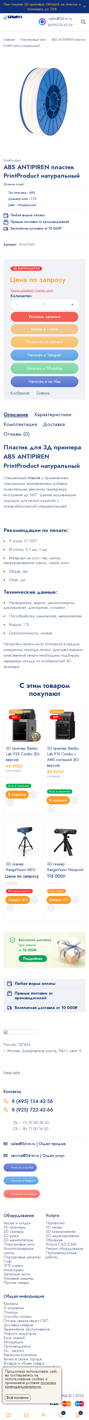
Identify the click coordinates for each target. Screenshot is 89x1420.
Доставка (54, 424)
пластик (34, 478)
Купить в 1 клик (44, 329)
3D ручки (11, 1236)
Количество (21, 296)
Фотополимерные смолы (18, 1251)
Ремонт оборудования (64, 1248)
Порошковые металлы (22, 1257)
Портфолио (55, 1223)
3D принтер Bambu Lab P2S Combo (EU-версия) (23, 754)
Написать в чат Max (44, 381)
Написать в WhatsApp (44, 368)
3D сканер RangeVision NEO (20, 866)
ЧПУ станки (13, 1265)
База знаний (14, 1337)
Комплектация (20, 424)
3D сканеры (14, 1231)
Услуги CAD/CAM (61, 1244)
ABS (32, 192)
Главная (9, 39)
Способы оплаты (18, 1316)
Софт (8, 1261)
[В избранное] (20, 392)
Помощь (11, 1312)
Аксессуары (14, 1270)
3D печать (54, 1227)
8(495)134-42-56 (60, 24)
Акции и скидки (17, 1223)
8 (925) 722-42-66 (33, 1109)
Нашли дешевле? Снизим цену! (32, 290)
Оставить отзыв (14, 184)
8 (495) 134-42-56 (32, 1101)
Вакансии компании (20, 1355)
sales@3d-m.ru (60, 18)
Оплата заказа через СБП (26, 1320)
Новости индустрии (20, 1333)
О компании (14, 1308)
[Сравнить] (43, 393)
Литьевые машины (19, 1278)
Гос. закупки (14, 1350)
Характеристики (52, 414)
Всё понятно (18, 1397)
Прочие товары (16, 1282)
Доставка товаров (18, 1325)
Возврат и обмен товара (24, 1363)
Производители (17, 1346)
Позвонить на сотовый (44, 342)
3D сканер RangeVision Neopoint (65, 866)
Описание (16, 414)
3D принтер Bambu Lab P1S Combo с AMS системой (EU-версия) (63, 757)
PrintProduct (12, 160)
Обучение (54, 1240)
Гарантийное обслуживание (27, 1329)
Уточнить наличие (44, 316)
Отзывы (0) (17, 434)
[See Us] (11, 1061)
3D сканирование (60, 1231)
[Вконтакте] (17, 1061)
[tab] (16, 414)
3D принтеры (15, 1227)
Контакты (11, 1303)
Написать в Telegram (44, 355)
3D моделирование (62, 1236)
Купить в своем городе (23, 1359)
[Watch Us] (5, 1061)
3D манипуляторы (18, 1240)
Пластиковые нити (33, 39)
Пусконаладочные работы (61, 1255)
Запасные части (17, 1274)
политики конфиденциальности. (30, 1384)
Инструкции (13, 1342)
